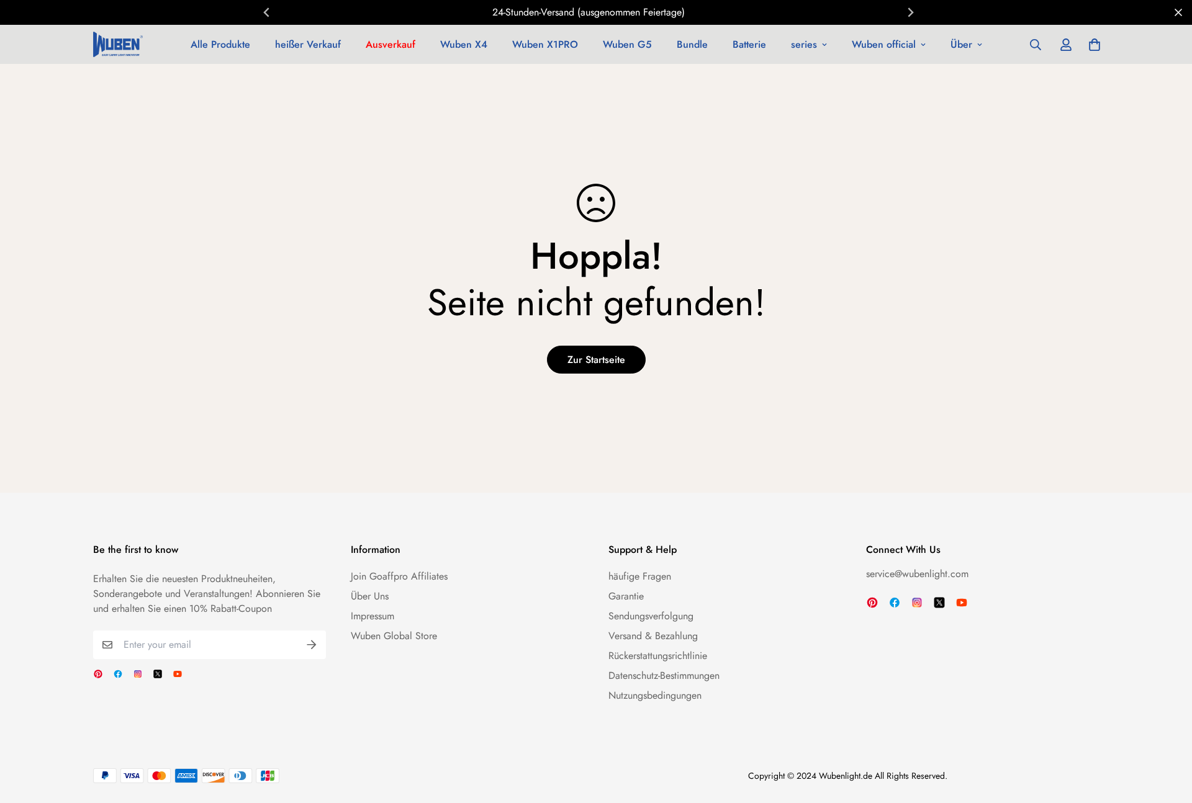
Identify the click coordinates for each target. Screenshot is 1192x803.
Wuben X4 (463, 44)
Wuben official (884, 44)
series (804, 44)
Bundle (692, 44)
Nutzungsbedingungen (655, 695)
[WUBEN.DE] (118, 44)
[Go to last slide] (267, 12)
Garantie (626, 596)
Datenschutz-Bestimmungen (664, 675)
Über (961, 44)
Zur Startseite (596, 359)
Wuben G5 (627, 44)
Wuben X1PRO (545, 44)
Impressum (372, 616)
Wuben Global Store (394, 636)
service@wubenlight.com (917, 574)
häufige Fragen (639, 576)
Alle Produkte (220, 44)
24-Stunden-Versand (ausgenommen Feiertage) (588, 12)
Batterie (749, 44)
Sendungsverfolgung (650, 616)
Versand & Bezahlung (653, 636)
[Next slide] (910, 12)
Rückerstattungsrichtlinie (657, 655)
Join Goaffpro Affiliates (399, 576)
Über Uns (370, 596)
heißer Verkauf (308, 44)
